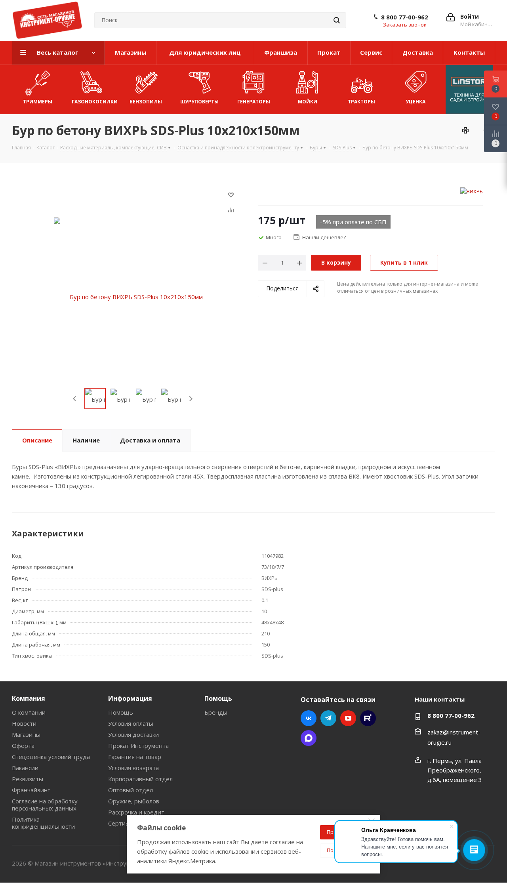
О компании (29, 712)
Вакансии (25, 768)
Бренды (215, 712)
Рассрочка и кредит (136, 812)
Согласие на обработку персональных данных (45, 804)
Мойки (307, 101)
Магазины (26, 734)
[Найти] (336, 20)
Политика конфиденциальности (43, 822)
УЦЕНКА (415, 101)
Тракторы (361, 101)
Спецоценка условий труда (51, 757)
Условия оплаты (130, 723)
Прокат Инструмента (138, 746)
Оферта (23, 746)
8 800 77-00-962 (404, 17)
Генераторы (253, 101)
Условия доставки (133, 734)
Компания (28, 698)
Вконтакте (308, 718)
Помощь (120, 712)
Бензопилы (146, 101)
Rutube (368, 718)
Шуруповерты (199, 101)
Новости (24, 723)
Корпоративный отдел (140, 779)
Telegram (328, 718)
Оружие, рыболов (133, 801)
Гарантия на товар (134, 757)
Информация (130, 698)
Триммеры (37, 101)
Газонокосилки (95, 101)
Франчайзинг (31, 790)
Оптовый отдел (130, 790)
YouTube (348, 718)
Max (308, 738)
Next (190, 398)
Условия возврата (133, 768)
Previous (75, 398)
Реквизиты (27, 779)
